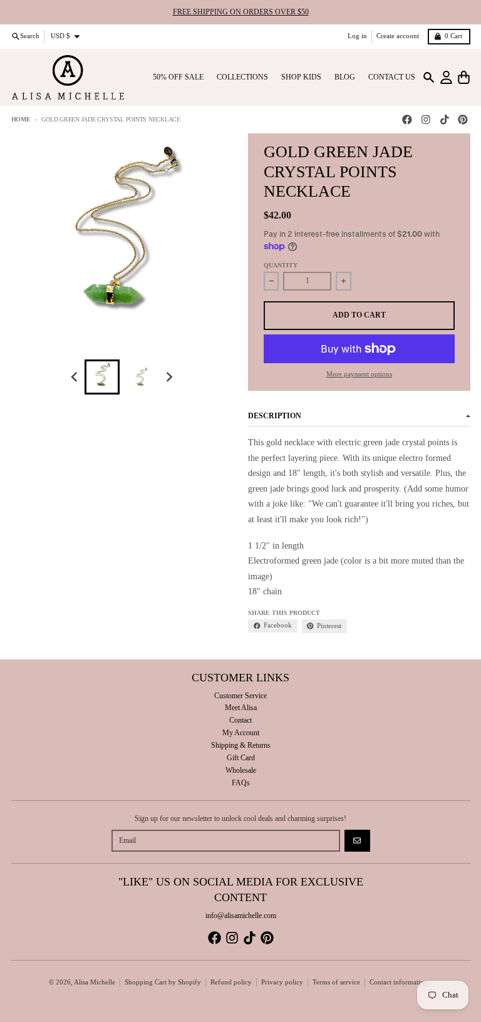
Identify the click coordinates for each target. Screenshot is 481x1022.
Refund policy (231, 982)
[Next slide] (169, 377)
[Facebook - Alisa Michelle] (407, 120)
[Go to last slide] (75, 377)
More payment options (359, 374)
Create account (397, 36)
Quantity (280, 265)
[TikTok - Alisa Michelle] (444, 120)
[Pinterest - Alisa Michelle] (463, 120)
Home (21, 119)
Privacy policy (282, 982)
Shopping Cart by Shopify (163, 982)
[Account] (446, 77)
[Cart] (463, 77)
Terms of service (336, 982)
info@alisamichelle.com (240, 915)
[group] (102, 377)
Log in (357, 36)
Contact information (399, 982)
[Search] (428, 77)
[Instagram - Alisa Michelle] (425, 120)
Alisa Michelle (94, 982)
